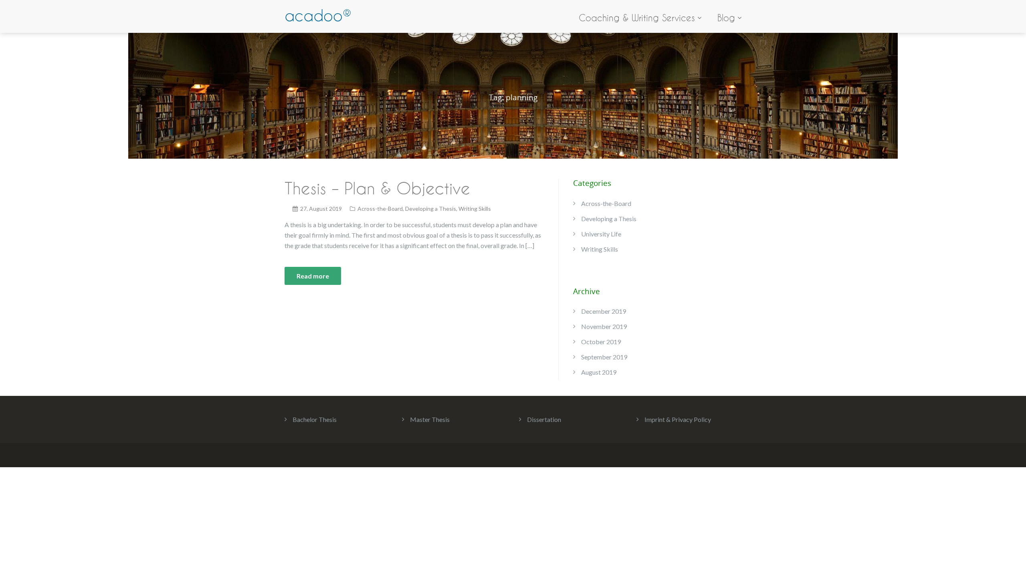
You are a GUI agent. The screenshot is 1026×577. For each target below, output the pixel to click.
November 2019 (604, 326)
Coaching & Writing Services (637, 18)
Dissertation (544, 419)
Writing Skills (474, 208)
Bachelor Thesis (315, 419)
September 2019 (604, 357)
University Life (601, 234)
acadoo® (318, 15)
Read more (313, 276)
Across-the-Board (380, 208)
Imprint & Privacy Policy (677, 419)
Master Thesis (430, 419)
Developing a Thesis (430, 208)
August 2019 (598, 372)
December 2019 (603, 311)
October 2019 (601, 341)
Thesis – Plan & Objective (377, 188)
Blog (726, 18)
